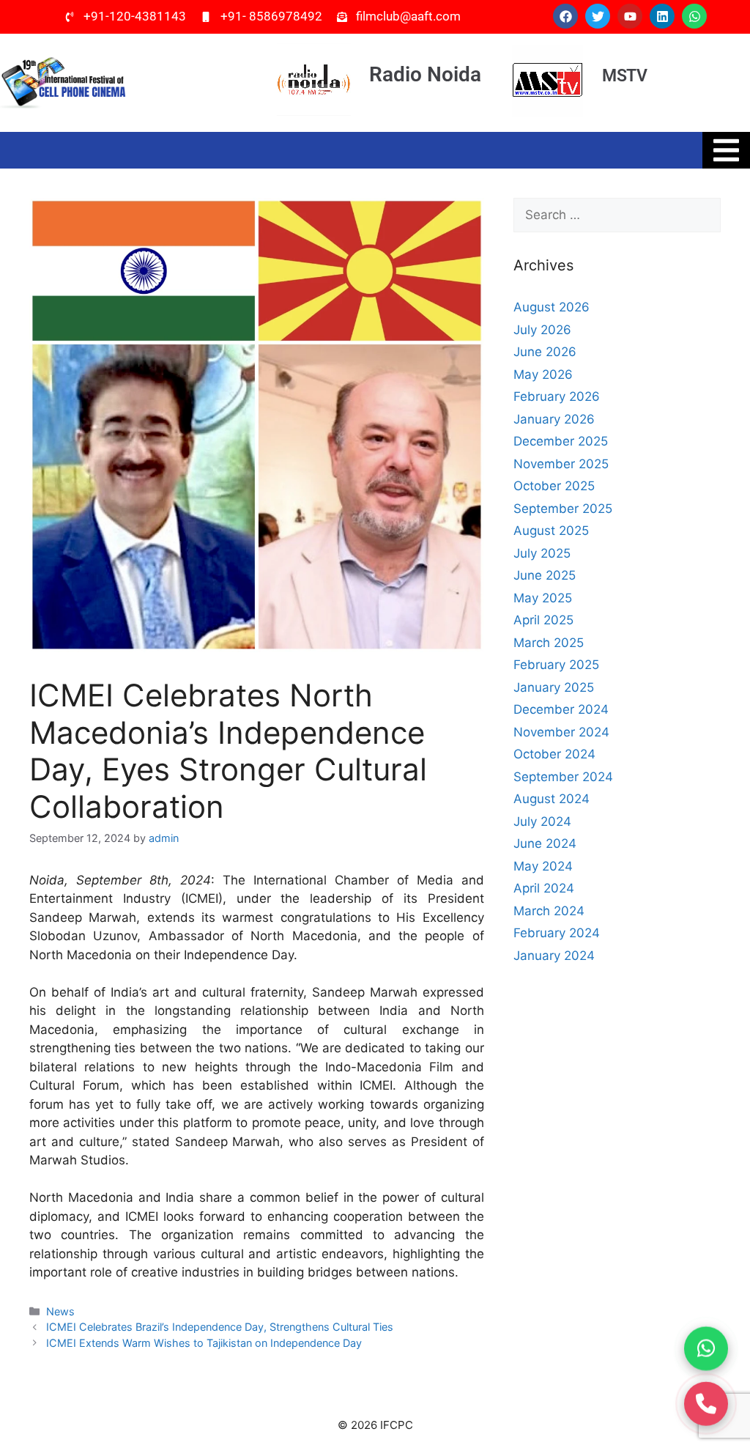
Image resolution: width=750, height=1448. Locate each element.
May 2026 (543, 374)
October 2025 (554, 486)
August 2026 (551, 307)
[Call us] (706, 1400)
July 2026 (542, 329)
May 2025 (542, 598)
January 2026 (554, 419)
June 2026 (544, 351)
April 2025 (543, 620)
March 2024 (548, 911)
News (60, 1311)
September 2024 (563, 776)
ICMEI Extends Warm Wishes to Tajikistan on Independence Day (204, 1343)
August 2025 (551, 530)
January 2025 (553, 687)
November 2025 (561, 464)
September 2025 (562, 508)
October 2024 (554, 754)
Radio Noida (425, 74)
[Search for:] (617, 215)
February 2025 (556, 664)
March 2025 (548, 642)
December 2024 (561, 709)
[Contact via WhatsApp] (706, 1345)
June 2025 (544, 575)
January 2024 (554, 955)
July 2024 (542, 821)
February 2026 (556, 396)
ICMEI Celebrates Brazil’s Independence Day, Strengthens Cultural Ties (219, 1326)
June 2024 (544, 843)
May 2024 (543, 866)
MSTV (624, 76)
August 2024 (551, 798)
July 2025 (542, 553)
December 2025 (560, 441)
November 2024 (561, 732)
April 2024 (543, 888)
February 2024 (556, 933)
